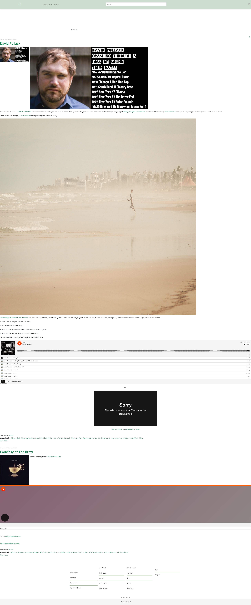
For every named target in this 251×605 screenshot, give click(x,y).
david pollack (16, 438)
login (156, 570)
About (101, 578)
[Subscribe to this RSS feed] (249, 37)
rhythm (33, 438)
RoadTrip (73, 578)
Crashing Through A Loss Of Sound (134, 112)
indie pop (119, 438)
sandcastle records (55, 552)
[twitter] (124, 597)
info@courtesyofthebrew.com (12, 536)
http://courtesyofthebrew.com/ (10, 544)
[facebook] (121, 597)
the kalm (36, 552)
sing (28, 438)
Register (157, 575)
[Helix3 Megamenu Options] (249, 4)
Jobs (128, 578)
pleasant (107, 438)
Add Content (74, 573)
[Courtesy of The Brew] (14, 470)
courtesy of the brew (25, 552)
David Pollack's (24, 111)
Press (129, 583)
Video (131, 438)
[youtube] (127, 597)
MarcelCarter (103, 588)
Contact (129, 573)
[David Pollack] (14, 54)
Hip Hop (65, 552)
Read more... (4, 441)
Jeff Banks (44, 552)
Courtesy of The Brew (16, 452)
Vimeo (138, 429)
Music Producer (79, 552)
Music (11, 435)
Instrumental (115, 552)
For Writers (102, 583)
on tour (94, 438)
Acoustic (60, 438)
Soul (45, 438)
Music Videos (139, 438)
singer (23, 438)
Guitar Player (52, 438)
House (107, 552)
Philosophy (102, 573)
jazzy (113, 438)
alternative (75, 438)
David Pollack (10, 43)
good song (87, 438)
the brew (14, 552)
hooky (101, 438)
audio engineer (99, 552)
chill (81, 438)
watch (126, 438)
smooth (67, 438)
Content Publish (75, 588)
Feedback (130, 588)
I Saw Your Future (24, 116)
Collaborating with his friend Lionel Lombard (14, 318)
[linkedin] (129, 597)
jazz (87, 552)
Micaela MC (129, 429)
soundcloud (124, 552)
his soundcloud (169, 112)
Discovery (73, 583)
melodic (39, 438)
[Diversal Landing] (20, 4)
